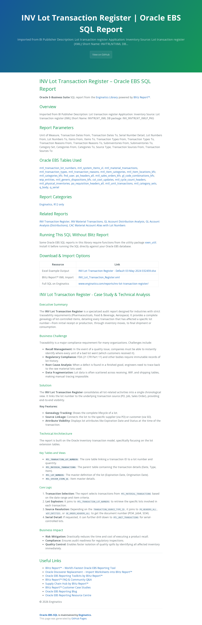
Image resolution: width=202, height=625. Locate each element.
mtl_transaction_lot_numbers (57, 168)
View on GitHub (101, 54)
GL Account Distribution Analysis (124, 221)
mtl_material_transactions (121, 168)
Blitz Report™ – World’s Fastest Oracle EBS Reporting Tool (80, 568)
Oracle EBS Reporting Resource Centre (68, 595)
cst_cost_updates (103, 179)
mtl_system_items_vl (90, 168)
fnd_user (69, 175)
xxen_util (150, 242)
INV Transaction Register (54, 221)
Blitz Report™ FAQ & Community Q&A (68, 579)
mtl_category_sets (145, 183)
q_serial (54, 187)
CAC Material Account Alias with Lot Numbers (97, 225)
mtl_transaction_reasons (84, 172)
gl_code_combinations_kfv (138, 175)
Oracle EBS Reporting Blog (61, 591)
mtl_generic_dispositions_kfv (73, 179)
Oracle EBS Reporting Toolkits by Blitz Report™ (73, 575)
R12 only (59, 204)
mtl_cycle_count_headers (130, 179)
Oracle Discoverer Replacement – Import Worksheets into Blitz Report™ (88, 572)
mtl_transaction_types (53, 172)
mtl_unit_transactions (119, 183)
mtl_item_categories (112, 172)
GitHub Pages (79, 618)
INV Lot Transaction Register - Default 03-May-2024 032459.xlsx (117, 271)
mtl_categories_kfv (50, 175)
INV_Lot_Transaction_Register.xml (99, 277)
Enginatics (45, 204)
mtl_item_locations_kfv (141, 172)
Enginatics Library (107, 97)
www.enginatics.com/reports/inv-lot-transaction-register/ (113, 283)
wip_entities (46, 179)
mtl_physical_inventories (54, 183)
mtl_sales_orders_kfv (108, 175)
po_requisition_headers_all (87, 183)
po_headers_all (85, 175)
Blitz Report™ (142, 97)
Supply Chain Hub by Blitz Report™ (66, 583)
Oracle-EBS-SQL (48, 615)
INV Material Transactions (87, 221)
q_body (43, 187)
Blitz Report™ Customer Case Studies (68, 587)
